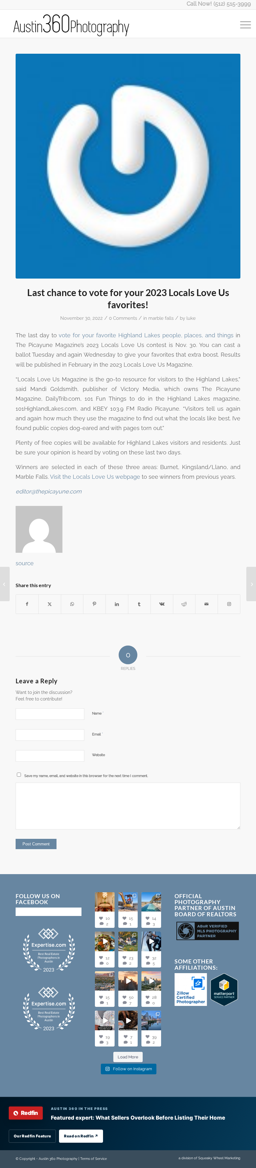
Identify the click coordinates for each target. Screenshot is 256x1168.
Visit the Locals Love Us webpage (95, 476)
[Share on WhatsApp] (72, 604)
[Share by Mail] (206, 604)
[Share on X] (50, 604)
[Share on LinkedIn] (117, 604)
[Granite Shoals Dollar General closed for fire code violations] (251, 584)
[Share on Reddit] (184, 604)
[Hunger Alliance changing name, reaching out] (5, 584)
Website (98, 755)
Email (97, 734)
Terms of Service (93, 1159)
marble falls (161, 318)
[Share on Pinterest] (94, 604)
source (25, 563)
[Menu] (242, 24)
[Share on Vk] (162, 604)
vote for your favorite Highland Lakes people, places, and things (146, 335)
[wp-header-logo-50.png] (128, 166)
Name (98, 713)
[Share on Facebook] (27, 604)
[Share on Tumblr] (139, 604)
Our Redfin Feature (32, 1136)
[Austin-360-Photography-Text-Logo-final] (72, 24)
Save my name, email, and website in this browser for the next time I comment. (86, 776)
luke (191, 318)
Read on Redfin (81, 1136)
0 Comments (123, 318)
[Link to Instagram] (229, 604)
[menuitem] (242, 24)
